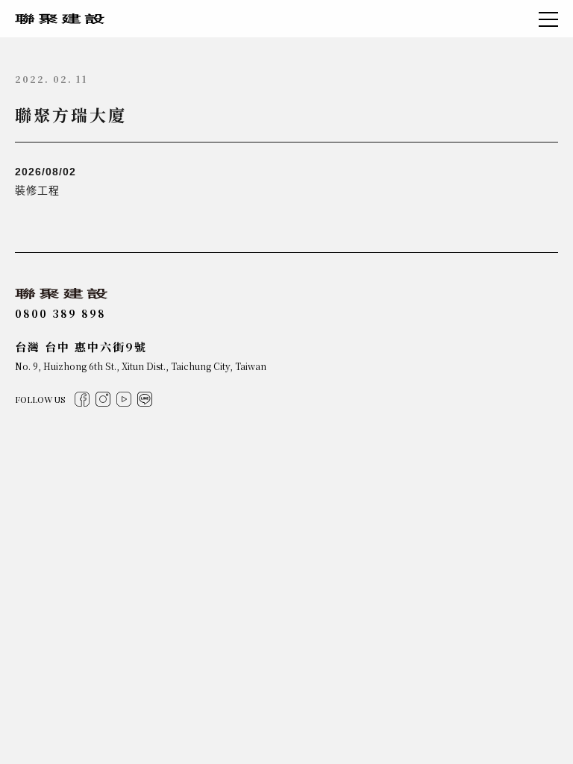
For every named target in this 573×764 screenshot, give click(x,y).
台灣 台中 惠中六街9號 (81, 346)
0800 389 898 (60, 313)
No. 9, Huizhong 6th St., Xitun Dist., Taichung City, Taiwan (140, 366)
